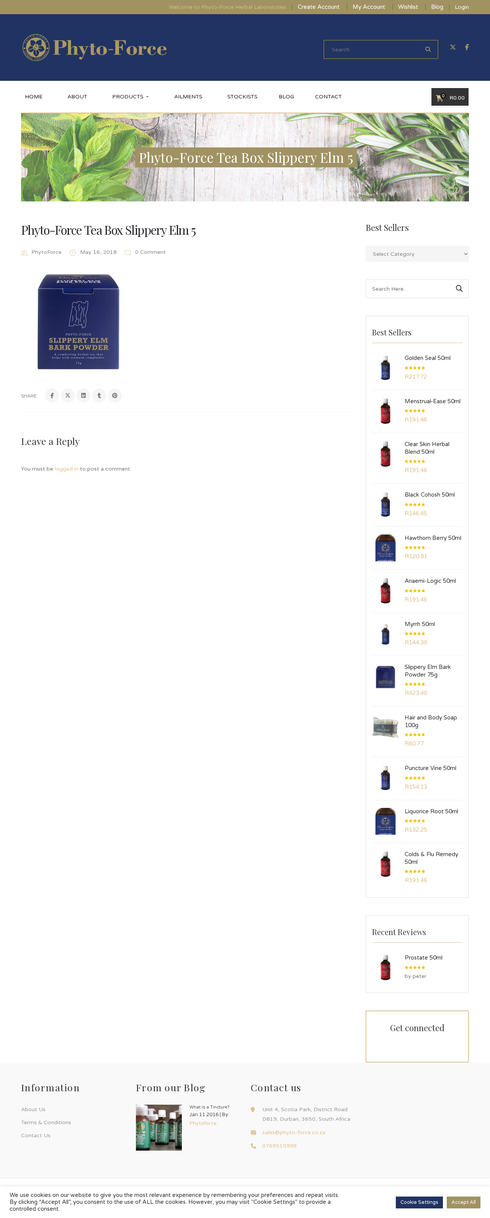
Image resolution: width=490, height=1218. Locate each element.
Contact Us (36, 1135)
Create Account (319, 6)
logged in (66, 469)
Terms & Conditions (46, 1122)
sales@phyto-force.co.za (293, 1132)
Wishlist (408, 6)
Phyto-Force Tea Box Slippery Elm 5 (108, 229)
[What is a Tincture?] (159, 1128)
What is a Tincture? (209, 1107)
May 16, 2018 (99, 252)
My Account (369, 6)
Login (462, 7)
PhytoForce (46, 252)
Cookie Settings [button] (419, 1202)
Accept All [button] (463, 1202)
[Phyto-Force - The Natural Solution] (95, 47)
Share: (29, 396)
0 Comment (150, 252)
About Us (33, 1109)
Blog (437, 6)
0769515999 (279, 1146)
